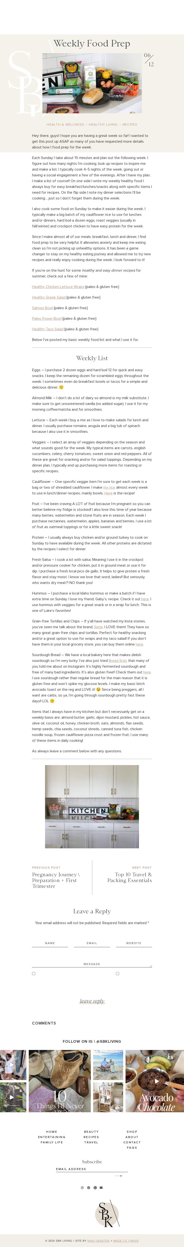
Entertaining (52, 1137)
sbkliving (11, 1053)
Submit (116, 1174)
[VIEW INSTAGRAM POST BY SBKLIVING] (23, 1077)
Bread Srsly (118, 661)
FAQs (132, 1147)
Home (51, 1132)
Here (108, 493)
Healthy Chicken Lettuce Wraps (58, 287)
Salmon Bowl (42, 308)
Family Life (52, 1142)
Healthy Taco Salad (47, 329)
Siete (98, 627)
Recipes (91, 1137)
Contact (132, 1142)
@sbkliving (108, 1041)
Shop (132, 1132)
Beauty (91, 1132)
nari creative (98, 1241)
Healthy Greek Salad (49, 297)
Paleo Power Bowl (47, 318)
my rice (109, 487)
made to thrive (126, 1241)
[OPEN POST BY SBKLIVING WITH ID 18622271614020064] (60, 1081)
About (132, 1137)
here (145, 599)
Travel (91, 1142)
